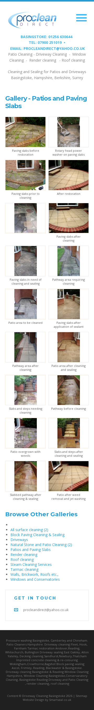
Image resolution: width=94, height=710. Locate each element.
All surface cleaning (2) (29, 529)
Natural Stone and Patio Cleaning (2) (41, 544)
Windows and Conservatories (35, 579)
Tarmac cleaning (24, 569)
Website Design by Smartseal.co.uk (47, 700)
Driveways (19, 539)
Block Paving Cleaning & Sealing (37, 534)
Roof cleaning (22, 559)
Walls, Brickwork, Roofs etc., (34, 574)
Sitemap (81, 696)
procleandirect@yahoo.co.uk (46, 609)
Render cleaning (23, 554)
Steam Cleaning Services (31, 564)
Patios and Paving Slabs (30, 549)
